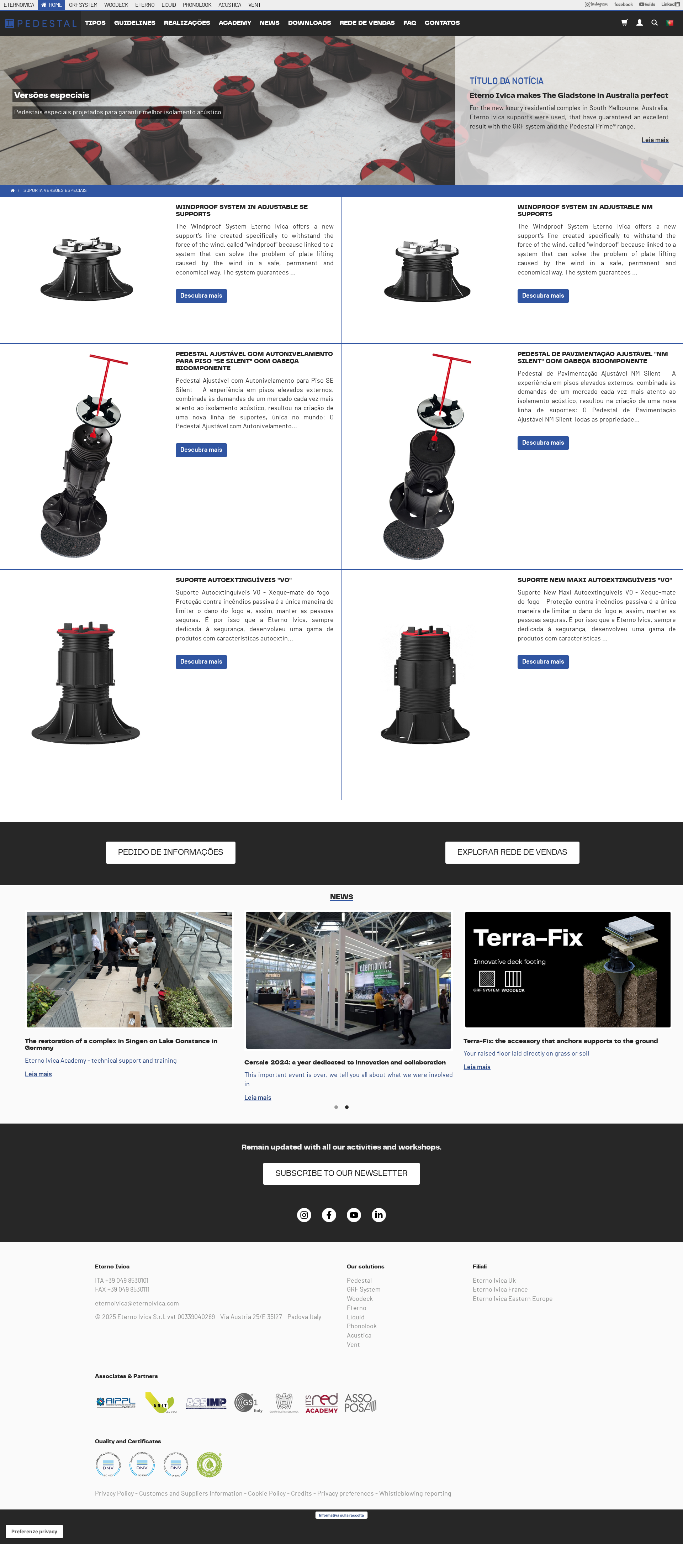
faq (409, 23)
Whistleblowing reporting (415, 1494)
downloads (309, 23)
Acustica (359, 1336)
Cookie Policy (267, 1494)
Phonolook (362, 1326)
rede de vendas (367, 23)
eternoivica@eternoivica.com (137, 1303)
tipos (95, 23)
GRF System (364, 1290)
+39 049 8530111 (128, 1290)
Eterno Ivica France (500, 1290)
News (270, 23)
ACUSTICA (229, 5)
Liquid (356, 1317)
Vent (353, 1345)
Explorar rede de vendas (512, 852)
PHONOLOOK (197, 5)
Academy (235, 23)
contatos (442, 23)
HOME (55, 5)
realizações (187, 23)
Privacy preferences (345, 1494)
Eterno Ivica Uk (494, 1281)
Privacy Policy (114, 1494)
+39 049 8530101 (126, 1281)
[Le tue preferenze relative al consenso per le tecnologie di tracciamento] (34, 1531)
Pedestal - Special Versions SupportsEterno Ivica (40, 23)
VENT (254, 5)
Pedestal (359, 1281)
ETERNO (144, 5)
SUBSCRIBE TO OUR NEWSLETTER (341, 1173)
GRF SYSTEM (83, 5)
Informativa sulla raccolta (341, 1515)
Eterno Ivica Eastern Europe (513, 1299)
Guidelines (134, 23)
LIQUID (169, 5)
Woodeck (360, 1299)
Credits (301, 1494)
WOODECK (116, 5)
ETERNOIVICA (19, 5)
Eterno (356, 1308)
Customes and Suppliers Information (191, 1494)
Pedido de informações (170, 852)
